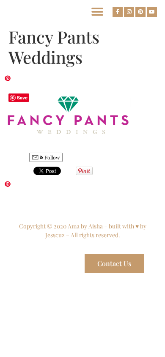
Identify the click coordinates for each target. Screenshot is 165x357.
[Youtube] (152, 12)
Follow (51, 157)
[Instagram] (129, 12)
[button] (97, 11)
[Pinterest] (140, 12)
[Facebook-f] (118, 12)
